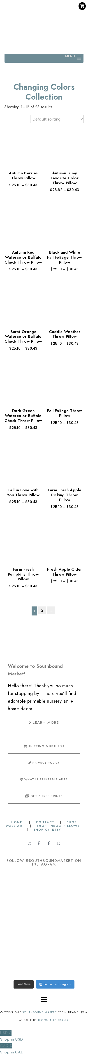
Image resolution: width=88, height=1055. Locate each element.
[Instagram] (31, 15)
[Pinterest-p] (39, 15)
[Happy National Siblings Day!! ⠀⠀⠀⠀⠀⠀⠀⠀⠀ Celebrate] (25, 890)
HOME (17, 822)
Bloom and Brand (53, 1020)
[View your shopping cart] (82, 6)
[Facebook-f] (48, 15)
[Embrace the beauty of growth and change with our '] (63, 890)
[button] (70, 58)
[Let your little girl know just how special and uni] (25, 959)
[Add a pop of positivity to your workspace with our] (63, 925)
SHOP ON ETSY (47, 829)
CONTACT (45, 822)
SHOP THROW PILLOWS (58, 826)
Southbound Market (39, 1012)
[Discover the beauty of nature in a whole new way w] (25, 925)
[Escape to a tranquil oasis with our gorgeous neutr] (63, 959)
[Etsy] (56, 15)
